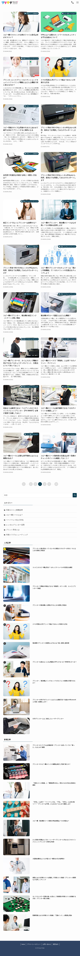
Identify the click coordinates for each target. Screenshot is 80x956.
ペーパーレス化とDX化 (15, 520)
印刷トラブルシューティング (17, 535)
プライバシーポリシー (34, 944)
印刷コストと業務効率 (14, 510)
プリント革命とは (12, 530)
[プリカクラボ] (10, 2)
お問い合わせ (47, 944)
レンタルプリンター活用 (15, 525)
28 (56, 484)
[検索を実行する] (75, 495)
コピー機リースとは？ (14, 515)
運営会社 (55, 944)
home (23, 944)
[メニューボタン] (77, 2)
